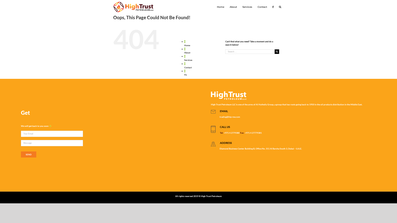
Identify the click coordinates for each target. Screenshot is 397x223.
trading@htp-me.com (230, 117)
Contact (188, 67)
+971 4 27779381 (253, 132)
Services (188, 60)
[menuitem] (220, 7)
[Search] (280, 7)
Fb (185, 74)
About (187, 52)
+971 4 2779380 (232, 132)
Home (187, 45)
